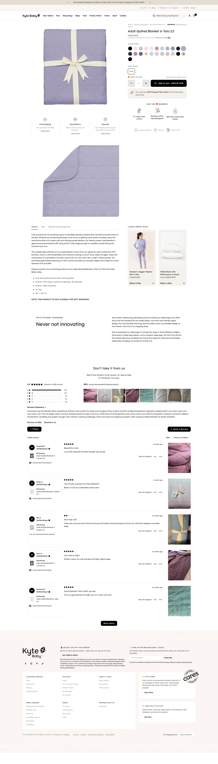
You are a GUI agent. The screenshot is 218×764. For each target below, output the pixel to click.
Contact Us (30, 684)
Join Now (148, 717)
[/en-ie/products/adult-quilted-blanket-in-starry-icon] (173, 54)
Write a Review (181, 430)
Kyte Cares (67, 714)
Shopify (58, 735)
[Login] (189, 15)
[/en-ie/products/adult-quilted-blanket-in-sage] (162, 48)
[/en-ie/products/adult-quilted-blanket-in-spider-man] (183, 54)
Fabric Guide (104, 688)
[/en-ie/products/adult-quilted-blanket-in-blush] (151, 48)
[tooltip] (45, 407)
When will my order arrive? (176, 77)
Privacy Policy (64, 668)
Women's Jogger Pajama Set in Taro (141, 273)
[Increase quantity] (146, 83)
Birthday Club (31, 710)
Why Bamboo (68, 710)
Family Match (95, 16)
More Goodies (32, 703)
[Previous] (68, 2)
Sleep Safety (104, 680)
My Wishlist (67, 695)
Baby (77, 16)
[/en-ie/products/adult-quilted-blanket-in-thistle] (157, 54)
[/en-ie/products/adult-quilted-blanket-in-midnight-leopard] (130, 54)
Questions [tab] (50, 423)
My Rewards (67, 691)
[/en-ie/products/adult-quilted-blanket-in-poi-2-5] (135, 54)
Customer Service (34, 677)
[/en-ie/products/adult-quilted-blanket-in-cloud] (135, 48)
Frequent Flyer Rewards (35, 706)
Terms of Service (182, 662)
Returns (161, 130)
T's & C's (76, 735)
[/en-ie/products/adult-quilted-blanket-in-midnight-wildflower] (130, 59)
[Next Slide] (189, 395)
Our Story (66, 706)
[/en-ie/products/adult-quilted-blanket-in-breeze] (151, 54)
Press (65, 717)
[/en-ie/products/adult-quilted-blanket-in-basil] (162, 54)
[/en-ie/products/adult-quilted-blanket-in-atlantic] (141, 54)
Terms (72, 668)
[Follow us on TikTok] (42, 663)
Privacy (83, 735)
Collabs (123, 16)
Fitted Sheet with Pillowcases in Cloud (169, 273)
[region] (137, 395)
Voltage (66, 735)
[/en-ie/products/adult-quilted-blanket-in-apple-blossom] (157, 48)
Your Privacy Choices (70, 684)
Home (107, 16)
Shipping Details (145, 130)
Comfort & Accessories (141, 24)
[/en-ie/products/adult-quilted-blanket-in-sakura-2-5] (146, 48)
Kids (85, 16)
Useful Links (105, 677)
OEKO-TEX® (175, 130)
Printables (30, 725)
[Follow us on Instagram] (31, 663)
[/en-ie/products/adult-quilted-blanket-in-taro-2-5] (183, 48)
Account (67, 677)
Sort (168, 437)
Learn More (139, 95)
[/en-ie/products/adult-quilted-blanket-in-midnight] (130, 48)
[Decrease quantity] (131, 83)
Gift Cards (30, 721)
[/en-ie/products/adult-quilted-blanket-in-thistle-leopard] (167, 54)
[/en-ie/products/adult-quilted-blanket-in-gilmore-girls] (146, 54)
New (58, 16)
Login (65, 680)
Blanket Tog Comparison (60, 227)
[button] (177, 24)
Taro (43, 227)
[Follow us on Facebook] (25, 663)
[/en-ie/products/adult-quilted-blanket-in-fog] (167, 48)
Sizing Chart (103, 684)
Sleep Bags (68, 16)
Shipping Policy (32, 691)
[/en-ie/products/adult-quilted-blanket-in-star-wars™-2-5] (178, 54)
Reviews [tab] (34, 423)
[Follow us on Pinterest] (37, 663)
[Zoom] (115, 107)
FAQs (28, 680)
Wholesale (103, 706)
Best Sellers (48, 16)
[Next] (150, 2)
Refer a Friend (68, 688)
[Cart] (194, 15)
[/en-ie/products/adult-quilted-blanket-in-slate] (173, 48)
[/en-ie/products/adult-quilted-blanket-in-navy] (178, 48)
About (65, 703)
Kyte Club (29, 714)
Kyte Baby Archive (33, 717)
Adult (114, 16)
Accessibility (110, 735)
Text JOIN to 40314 (70, 655)
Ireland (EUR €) (186, 735)
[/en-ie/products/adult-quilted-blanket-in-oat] (141, 48)
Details (34, 227)
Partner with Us (106, 703)
